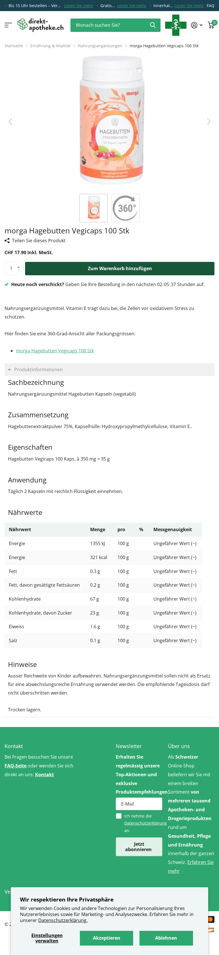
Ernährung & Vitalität (50, 45)
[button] (20, 264)
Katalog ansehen (8, 25)
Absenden (153, 25)
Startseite (14, 45)
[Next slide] (208, 121)
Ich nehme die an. (143, 823)
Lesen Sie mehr (79, 5)
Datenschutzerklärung (145, 823)
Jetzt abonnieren (139, 847)
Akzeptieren (106, 938)
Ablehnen (166, 938)
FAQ (210, 5)
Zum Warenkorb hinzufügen (120, 268)
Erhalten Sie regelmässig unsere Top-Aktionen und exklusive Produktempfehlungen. (139, 774)
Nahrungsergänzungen (100, 45)
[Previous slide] (10, 121)
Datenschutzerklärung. (63, 920)
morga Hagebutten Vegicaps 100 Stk (55, 351)
